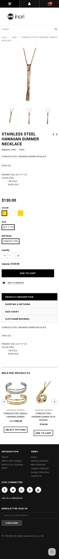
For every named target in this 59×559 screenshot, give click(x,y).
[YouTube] (38, 490)
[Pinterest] (30, 490)
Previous (53, 134)
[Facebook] (5, 490)
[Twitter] (13, 490)
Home (4, 37)
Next (56, 134)
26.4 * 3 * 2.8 (8, 227)
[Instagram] (21, 490)
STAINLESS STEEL (10, 241)
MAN (14, 37)
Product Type (9, 150)
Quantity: (6, 250)
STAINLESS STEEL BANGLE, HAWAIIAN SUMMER (15, 415)
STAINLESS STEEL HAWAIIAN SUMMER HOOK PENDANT (43, 416)
